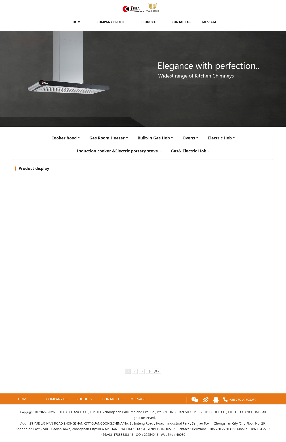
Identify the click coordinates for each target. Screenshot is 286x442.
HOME (77, 22)
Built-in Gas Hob (154, 138)
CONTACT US (181, 22)
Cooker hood (64, 138)
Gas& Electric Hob (188, 151)
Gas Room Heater (107, 138)
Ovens (189, 138)
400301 (181, 434)
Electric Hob (220, 138)
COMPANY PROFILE (111, 22)
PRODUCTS (149, 22)
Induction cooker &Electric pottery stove (117, 151)
